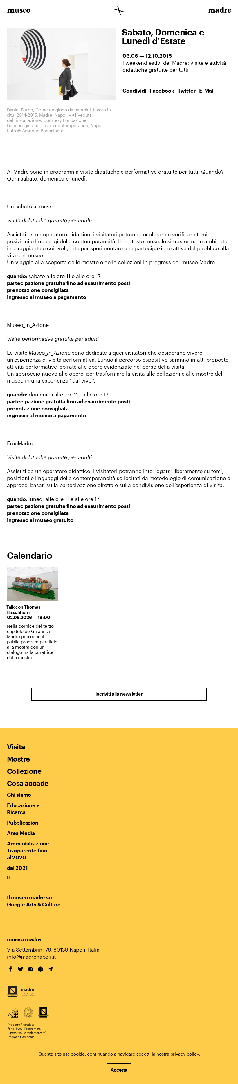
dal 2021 (17, 868)
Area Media (21, 833)
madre (219, 11)
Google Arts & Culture (34, 904)
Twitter (187, 90)
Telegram (50, 969)
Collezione (24, 771)
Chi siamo (19, 794)
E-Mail (207, 90)
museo (18, 11)
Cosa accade (27, 783)
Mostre (18, 759)
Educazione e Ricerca (23, 808)
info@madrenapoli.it (31, 956)
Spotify (40, 969)
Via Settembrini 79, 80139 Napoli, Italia (53, 949)
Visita (16, 746)
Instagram (30, 969)
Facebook (162, 90)
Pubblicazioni (23, 822)
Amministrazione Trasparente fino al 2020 (28, 850)
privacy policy (184, 1053)
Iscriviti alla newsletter (118, 694)
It (8, 877)
